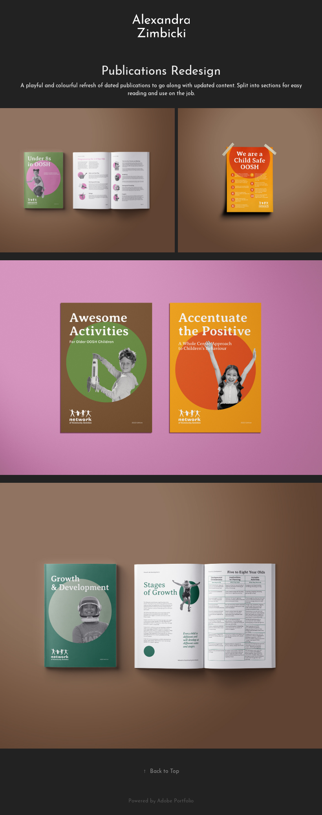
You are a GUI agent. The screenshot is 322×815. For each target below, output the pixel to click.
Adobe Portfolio (175, 800)
